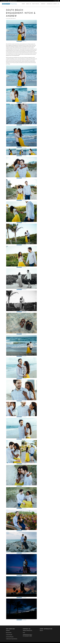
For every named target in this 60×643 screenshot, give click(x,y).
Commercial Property (9, 636)
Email (24, 632)
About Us (41, 630)
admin (7, 18)
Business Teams (8, 632)
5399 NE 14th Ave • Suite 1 (27, 634)
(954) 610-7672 (29, 630)
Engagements (14, 18)
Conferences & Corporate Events (11, 638)
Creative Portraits (9, 634)
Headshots (8, 630)
